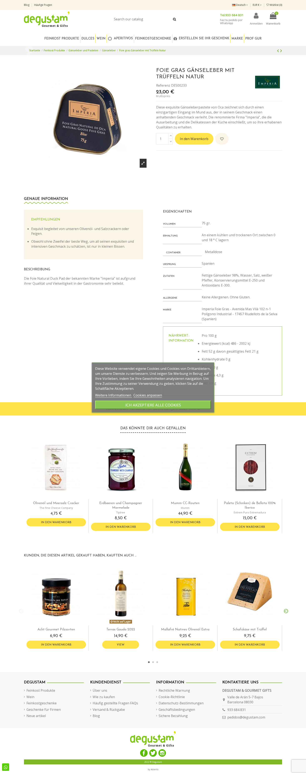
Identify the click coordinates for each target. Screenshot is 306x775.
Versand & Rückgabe (109, 709)
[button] (153, 38)
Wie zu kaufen (104, 697)
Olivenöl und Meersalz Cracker (56, 503)
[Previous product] (278, 50)
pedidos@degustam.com (246, 717)
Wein (30, 697)
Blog (27, 5)
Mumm (185, 508)
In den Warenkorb (194, 139)
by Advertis (153, 769)
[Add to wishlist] (222, 139)
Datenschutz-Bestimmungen (181, 703)
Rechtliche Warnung (174, 690)
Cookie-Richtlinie (172, 697)
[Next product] (281, 50)
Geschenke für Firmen (43, 709)
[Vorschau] (59, 497)
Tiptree (120, 512)
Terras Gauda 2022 (120, 629)
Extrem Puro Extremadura (250, 512)
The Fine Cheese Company (56, 508)
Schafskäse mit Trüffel (250, 629)
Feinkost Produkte (40, 690)
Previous (21, 611)
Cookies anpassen (147, 395)
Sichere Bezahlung (173, 715)
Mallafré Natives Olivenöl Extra (185, 629)
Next (285, 611)
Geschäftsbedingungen (177, 709)
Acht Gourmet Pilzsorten (56, 629)
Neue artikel (36, 715)
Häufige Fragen (43, 5)
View (120, 644)
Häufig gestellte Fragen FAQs (115, 703)
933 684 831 (236, 709)
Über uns (100, 690)
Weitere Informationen (113, 395)
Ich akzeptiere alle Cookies (153, 404)
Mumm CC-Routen (185, 503)
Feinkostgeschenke (41, 703)
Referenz (163, 85)
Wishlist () (275, 5)
